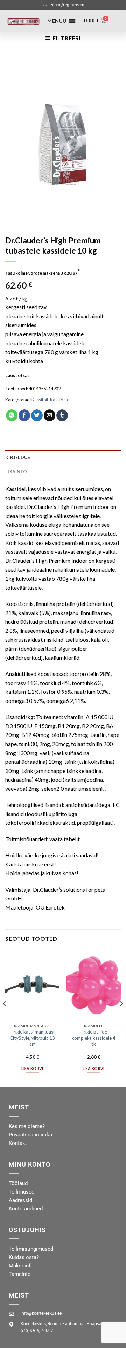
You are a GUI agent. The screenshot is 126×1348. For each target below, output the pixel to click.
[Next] (121, 1017)
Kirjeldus (17, 457)
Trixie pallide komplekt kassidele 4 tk (93, 1038)
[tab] (63, 457)
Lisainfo (16, 472)
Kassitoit (39, 399)
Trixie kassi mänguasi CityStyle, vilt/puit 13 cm (32, 1038)
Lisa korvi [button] (32, 1068)
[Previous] (4, 1017)
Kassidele (59, 399)
